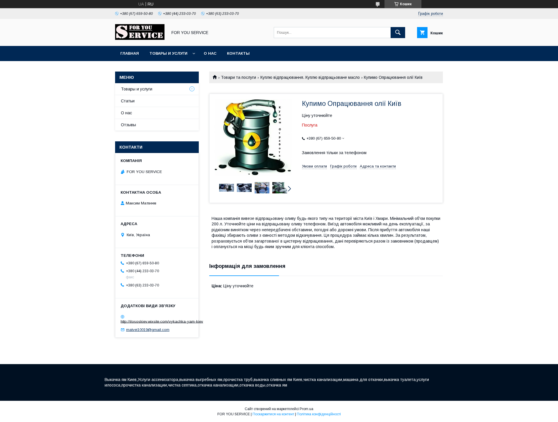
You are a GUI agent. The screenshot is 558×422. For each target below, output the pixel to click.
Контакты (238, 53)
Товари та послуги (238, 77)
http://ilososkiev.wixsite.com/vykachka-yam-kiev (162, 321)
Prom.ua (306, 409)
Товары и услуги (168, 53)
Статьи (128, 101)
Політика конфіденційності (319, 414)
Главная (129, 53)
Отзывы (128, 124)
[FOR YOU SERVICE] (139, 38)
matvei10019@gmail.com (147, 329)
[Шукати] (398, 32)
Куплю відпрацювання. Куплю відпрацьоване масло (310, 77)
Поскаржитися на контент (273, 414)
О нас (210, 53)
